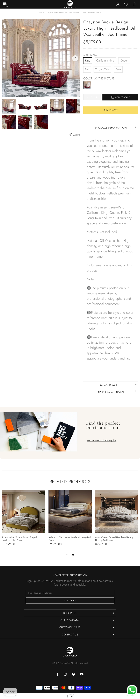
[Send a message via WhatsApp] (132, 690)
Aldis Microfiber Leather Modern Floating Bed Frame (69, 539)
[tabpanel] (23, 521)
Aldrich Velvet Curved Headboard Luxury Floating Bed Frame (114, 539)
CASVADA (70, 651)
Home (41, 12)
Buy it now (111, 110)
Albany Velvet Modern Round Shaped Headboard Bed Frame (19, 539)
